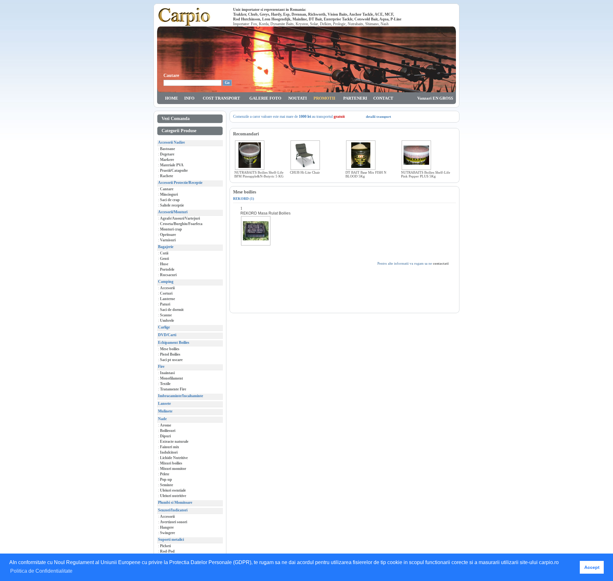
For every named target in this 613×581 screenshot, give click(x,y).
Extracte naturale (174, 441)
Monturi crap (171, 229)
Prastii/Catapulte (174, 170)
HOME (171, 98)
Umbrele (167, 320)
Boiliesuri (167, 430)
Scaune (166, 315)
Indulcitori (169, 452)
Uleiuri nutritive (173, 496)
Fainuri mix (169, 447)
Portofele (167, 269)
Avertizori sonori (173, 522)
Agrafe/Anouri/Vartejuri (180, 218)
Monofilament (171, 378)
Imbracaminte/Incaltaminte (180, 396)
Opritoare (168, 234)
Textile (165, 383)
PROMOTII (324, 98)
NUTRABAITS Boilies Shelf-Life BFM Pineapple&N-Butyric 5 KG (259, 174)
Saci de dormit (172, 309)
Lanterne (167, 299)
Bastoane (167, 149)
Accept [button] (592, 567)
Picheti (165, 546)
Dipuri (165, 436)
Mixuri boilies (171, 463)
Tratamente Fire (173, 389)
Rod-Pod (167, 551)
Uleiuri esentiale (173, 490)
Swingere (167, 533)
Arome (165, 425)
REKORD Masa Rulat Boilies (265, 213)
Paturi (165, 304)
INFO (189, 98)
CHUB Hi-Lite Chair (305, 172)
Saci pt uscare (171, 360)
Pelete (164, 474)
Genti (164, 258)
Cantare (166, 189)
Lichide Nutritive (174, 458)
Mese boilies (169, 349)
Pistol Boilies (170, 354)
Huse (164, 264)
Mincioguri (169, 194)
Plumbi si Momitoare (175, 502)
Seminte (166, 485)
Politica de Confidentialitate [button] (41, 571)
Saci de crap (170, 200)
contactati (441, 263)
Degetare (167, 154)
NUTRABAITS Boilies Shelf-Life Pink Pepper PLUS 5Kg (425, 174)
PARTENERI (355, 98)
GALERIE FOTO (265, 98)
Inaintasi (167, 373)
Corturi (166, 293)
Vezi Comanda (174, 118)
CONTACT (383, 98)
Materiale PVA (172, 165)
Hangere (167, 527)
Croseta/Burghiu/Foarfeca (181, 224)
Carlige (164, 327)
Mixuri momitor (173, 468)
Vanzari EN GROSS (435, 98)
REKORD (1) (243, 198)
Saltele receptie (172, 205)
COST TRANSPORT (221, 98)
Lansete (164, 403)
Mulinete (165, 411)
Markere (167, 159)
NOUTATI (297, 98)
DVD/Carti (167, 335)
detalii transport (378, 116)
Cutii (164, 253)
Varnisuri (168, 240)
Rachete (166, 176)
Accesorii (167, 288)
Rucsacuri (168, 275)
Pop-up (166, 479)
